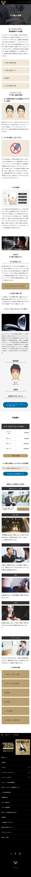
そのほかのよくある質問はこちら (15, 474)
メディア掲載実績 (6, 807)
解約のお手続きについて (7, 827)
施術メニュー (8, 734)
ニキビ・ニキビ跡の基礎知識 (8, 782)
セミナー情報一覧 (6, 802)
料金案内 (6, 78)
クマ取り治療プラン (10, 70)
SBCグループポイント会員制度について (10, 787)
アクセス (4, 767)
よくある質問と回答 (10, 86)
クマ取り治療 (15, 734)
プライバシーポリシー (7, 832)
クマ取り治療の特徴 (10, 63)
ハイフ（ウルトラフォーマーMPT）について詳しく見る (15, 404)
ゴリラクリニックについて (8, 772)
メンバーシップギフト (7, 777)
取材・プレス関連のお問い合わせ (9, 812)
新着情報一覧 (5, 797)
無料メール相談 (5, 837)
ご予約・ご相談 (15, 455)
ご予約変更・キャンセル (7, 822)
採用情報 (4, 817)
